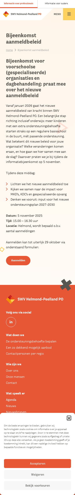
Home (9, 50)
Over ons (12, 370)
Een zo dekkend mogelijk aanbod (29, 347)
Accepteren (37, 463)
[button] (69, 418)
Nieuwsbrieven (16, 412)
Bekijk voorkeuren (37, 485)
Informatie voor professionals (18, 3)
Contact (11, 383)
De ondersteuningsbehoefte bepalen (31, 341)
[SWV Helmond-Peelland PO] (22, 14)
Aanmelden (18, 260)
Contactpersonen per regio (25, 353)
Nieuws (11, 406)
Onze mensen (15, 377)
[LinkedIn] (11, 322)
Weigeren (37, 474)
